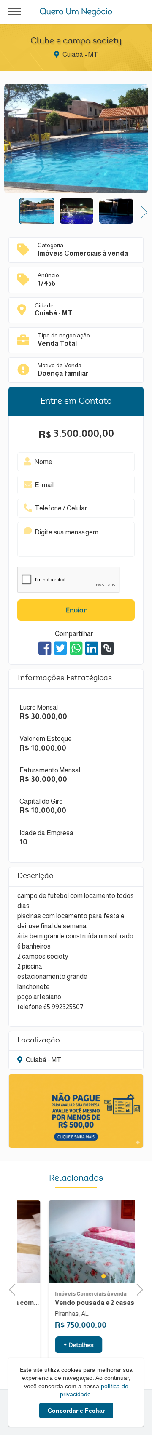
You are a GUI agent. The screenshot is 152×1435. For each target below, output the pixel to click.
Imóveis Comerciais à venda (63, 1294)
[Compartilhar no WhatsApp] (76, 648)
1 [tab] (76, 1276)
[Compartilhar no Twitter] (60, 648)
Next (141, 211)
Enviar (76, 610)
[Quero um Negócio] (76, 12)
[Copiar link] (107, 648)
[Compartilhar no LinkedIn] (91, 648)
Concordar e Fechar (76, 1410)
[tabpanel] (76, 1241)
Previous (10, 211)
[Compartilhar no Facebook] (45, 648)
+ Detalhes (51, 1346)
